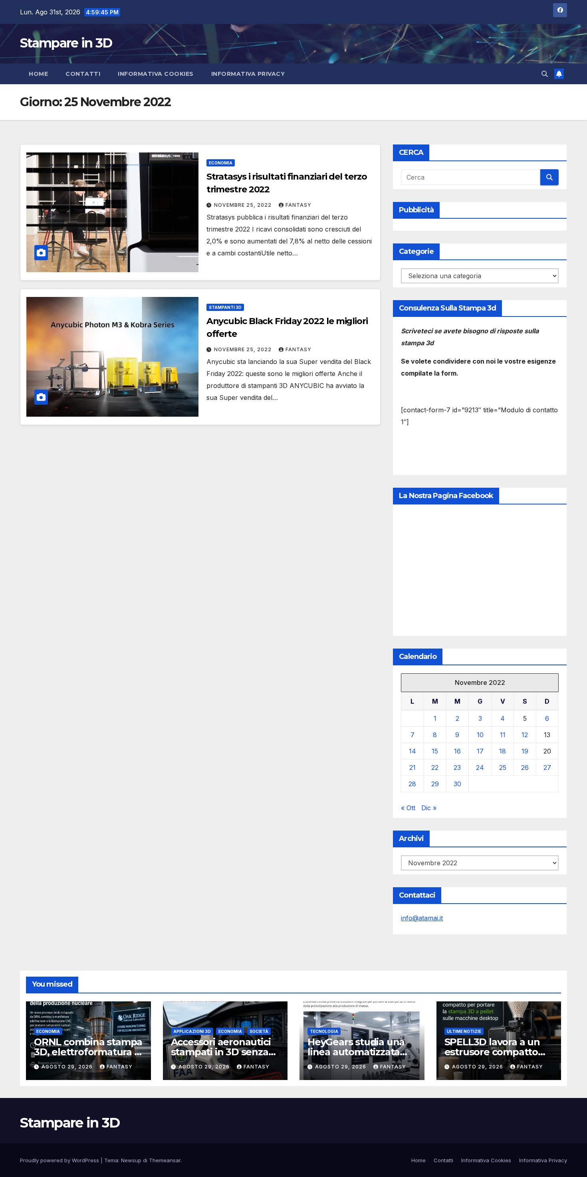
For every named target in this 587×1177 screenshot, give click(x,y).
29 (435, 784)
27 (547, 767)
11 (503, 735)
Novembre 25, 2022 (243, 205)
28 (412, 784)
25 (502, 767)
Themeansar (164, 1160)
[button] (544, 74)
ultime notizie (464, 1031)
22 (434, 767)
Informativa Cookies (156, 73)
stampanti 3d (225, 307)
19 (525, 751)
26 (525, 767)
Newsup (131, 1160)
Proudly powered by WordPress (60, 1160)
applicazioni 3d (192, 1031)
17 (480, 751)
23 (457, 767)
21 (412, 767)
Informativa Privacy (248, 73)
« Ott (408, 808)
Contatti (82, 73)
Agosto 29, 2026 (68, 1067)
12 (525, 735)
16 (457, 751)
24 (480, 767)
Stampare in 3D (66, 43)
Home (38, 73)
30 (457, 784)
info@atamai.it (422, 918)
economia (220, 162)
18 (502, 751)
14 (412, 751)
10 (480, 735)
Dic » (428, 808)
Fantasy (298, 205)
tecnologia (324, 1031)
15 (435, 751)
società (259, 1031)
